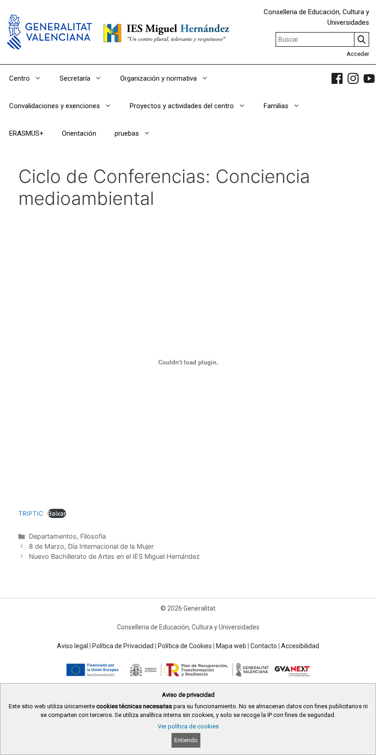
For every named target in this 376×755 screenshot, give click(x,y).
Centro (19, 78)
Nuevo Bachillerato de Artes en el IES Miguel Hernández (114, 556)
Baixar (57, 513)
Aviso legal (72, 646)
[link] (337, 78)
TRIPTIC (30, 513)
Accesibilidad (300, 646)
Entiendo (186, 740)
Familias (276, 106)
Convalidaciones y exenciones (54, 106)
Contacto (263, 646)
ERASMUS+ (26, 133)
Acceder (358, 53)
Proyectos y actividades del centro (182, 106)
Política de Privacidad (123, 646)
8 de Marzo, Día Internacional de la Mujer (91, 546)
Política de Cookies (185, 646)
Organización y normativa (158, 78)
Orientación (79, 133)
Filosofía (93, 536)
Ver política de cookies (188, 726)
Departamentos (53, 536)
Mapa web (231, 646)
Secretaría (75, 78)
